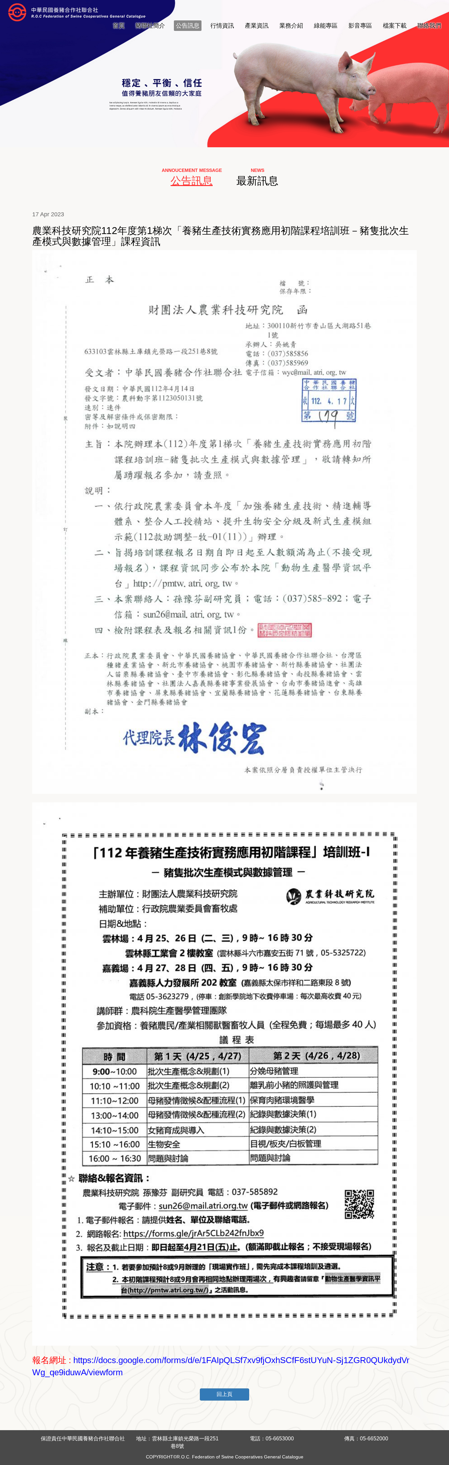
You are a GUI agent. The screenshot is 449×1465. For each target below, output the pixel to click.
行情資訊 (222, 25)
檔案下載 (395, 25)
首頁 (119, 25)
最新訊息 (257, 181)
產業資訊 (257, 25)
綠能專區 (326, 25)
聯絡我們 (429, 25)
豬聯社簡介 (150, 25)
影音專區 (360, 25)
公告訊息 (188, 25)
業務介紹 (291, 25)
